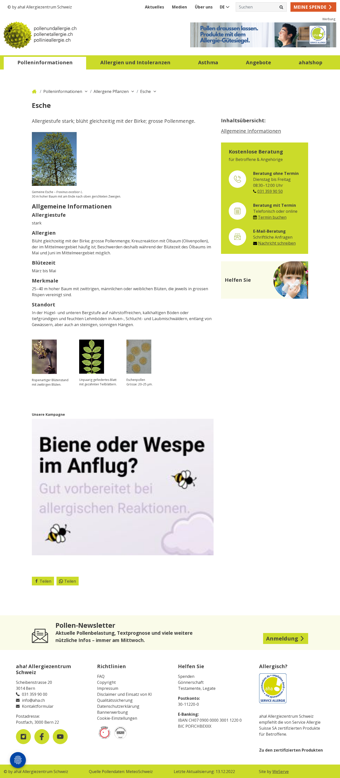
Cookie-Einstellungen (117, 718)
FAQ (101, 676)
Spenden (186, 676)
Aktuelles (154, 7)
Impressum (107, 688)
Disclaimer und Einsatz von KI (124, 694)
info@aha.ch (33, 700)
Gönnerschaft (191, 682)
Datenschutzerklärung (118, 706)
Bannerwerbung (112, 712)
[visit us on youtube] (60, 736)
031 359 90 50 (270, 191)
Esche (145, 91)
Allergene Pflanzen (111, 91)
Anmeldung (282, 638)
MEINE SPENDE (309, 7)
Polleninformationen (62, 91)
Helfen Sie (191, 666)
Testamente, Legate (197, 688)
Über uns (204, 7)
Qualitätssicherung (115, 700)
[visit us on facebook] (41, 736)
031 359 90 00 (34, 694)
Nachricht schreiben (277, 243)
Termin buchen (272, 217)
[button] (45, 63)
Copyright (106, 682)
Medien (179, 7)
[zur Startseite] (87, 34)
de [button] (222, 7)
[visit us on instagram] (23, 736)
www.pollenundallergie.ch (35, 91)
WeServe (280, 771)
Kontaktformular (38, 706)
